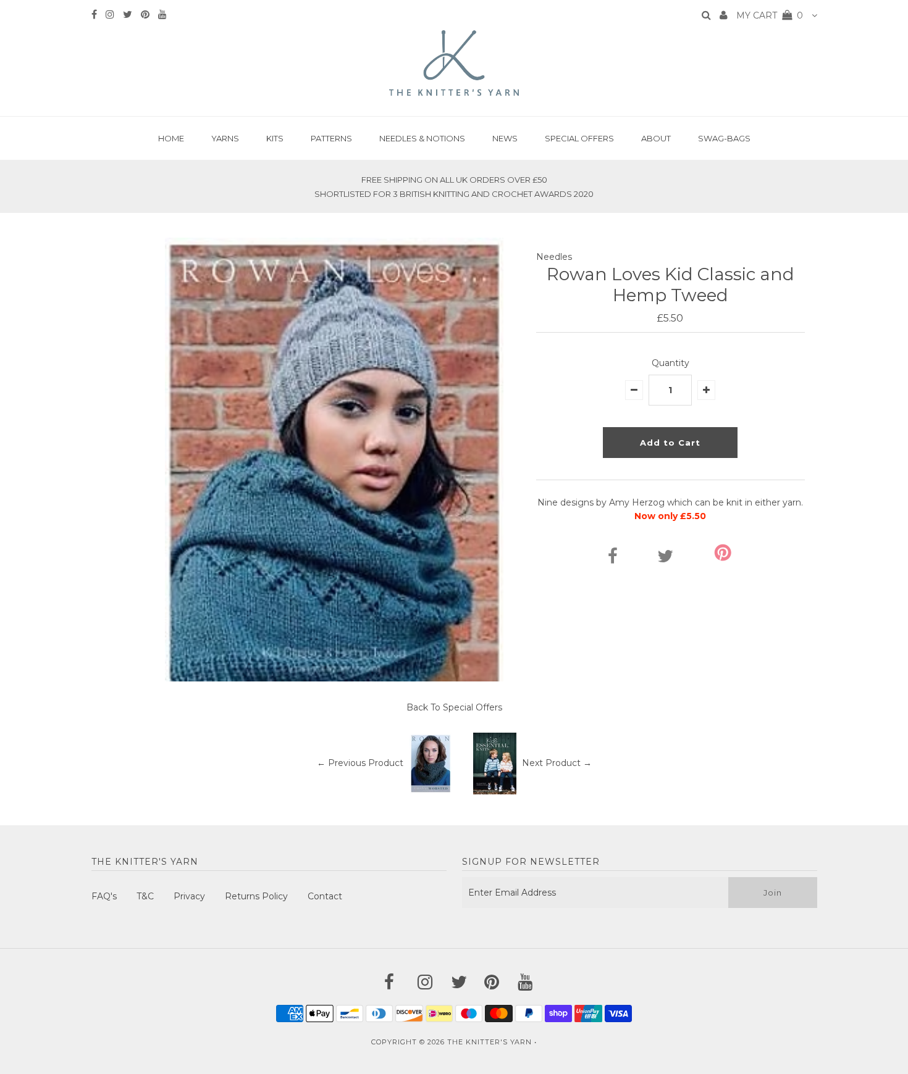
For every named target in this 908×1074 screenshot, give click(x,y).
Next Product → (557, 762)
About (656, 138)
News (505, 138)
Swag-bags (724, 138)
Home (171, 138)
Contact (325, 896)
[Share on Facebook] (613, 559)
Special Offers (579, 138)
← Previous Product (360, 762)
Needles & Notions (422, 138)
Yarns (225, 138)
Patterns (331, 138)
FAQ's (104, 896)
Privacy (189, 896)
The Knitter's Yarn (489, 1042)
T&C (145, 896)
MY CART (769, 15)
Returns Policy (256, 896)
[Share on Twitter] (665, 559)
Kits (275, 138)
